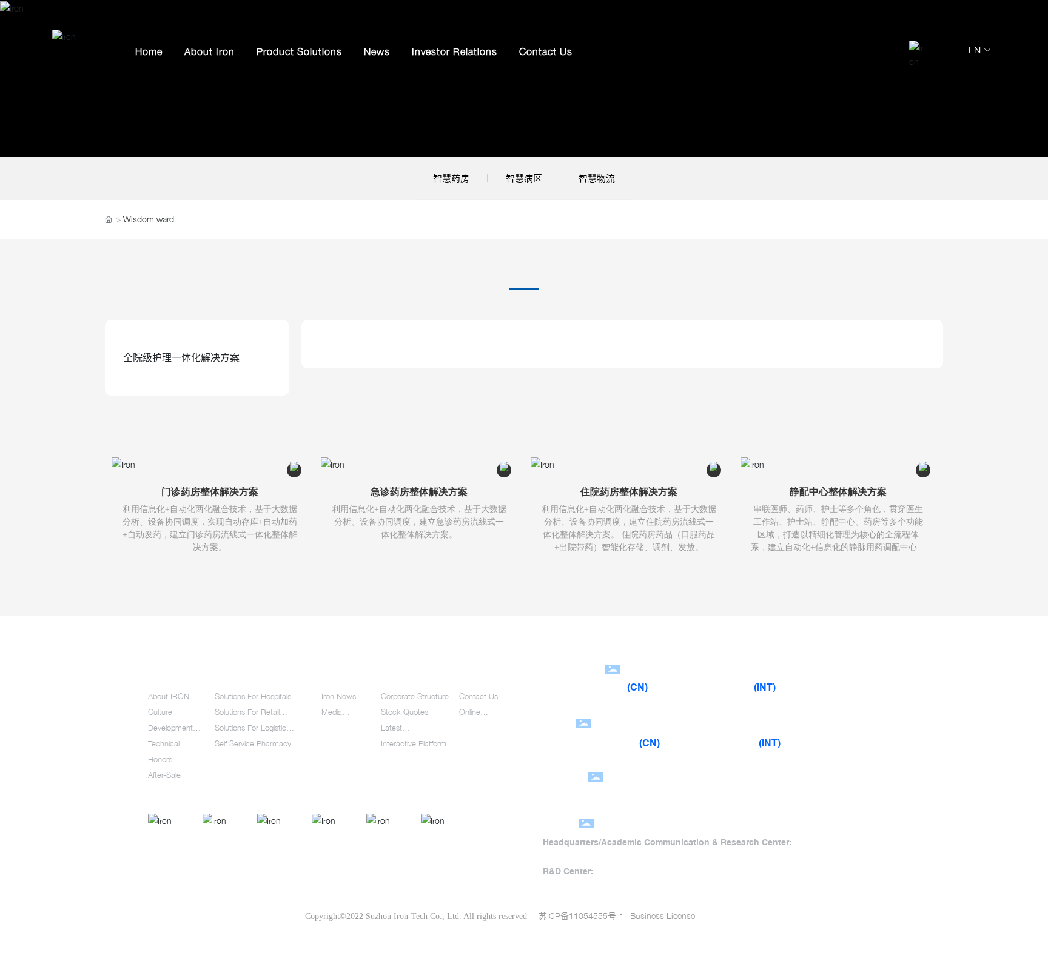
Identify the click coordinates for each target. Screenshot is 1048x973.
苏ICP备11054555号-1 (581, 916)
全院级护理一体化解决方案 (181, 357)
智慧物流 (597, 178)
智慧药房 (451, 178)
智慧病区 (524, 178)
